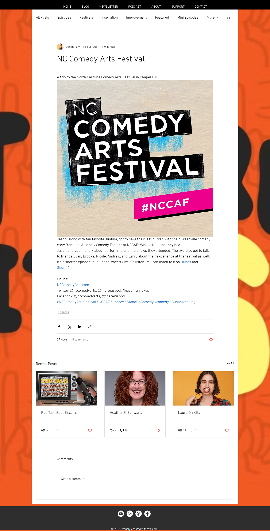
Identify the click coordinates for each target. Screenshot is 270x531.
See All (229, 363)
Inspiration (109, 18)
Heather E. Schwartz (126, 413)
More (211, 18)
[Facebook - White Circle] (147, 514)
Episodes (64, 18)
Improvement (136, 18)
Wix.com (152, 529)
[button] (229, 18)
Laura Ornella (189, 413)
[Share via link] (90, 327)
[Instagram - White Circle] (130, 514)
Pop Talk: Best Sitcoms (59, 413)
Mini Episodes (187, 18)
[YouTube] (121, 514)
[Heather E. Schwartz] (135, 388)
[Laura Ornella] (203, 388)
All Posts (42, 18)
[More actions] (210, 46)
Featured (162, 18)
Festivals (86, 18)
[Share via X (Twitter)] (69, 327)
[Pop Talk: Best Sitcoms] (66, 388)
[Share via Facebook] (59, 327)
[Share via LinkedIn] (80, 327)
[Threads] (138, 514)
